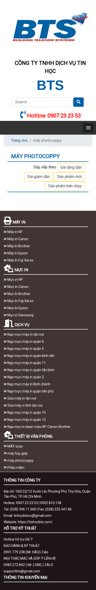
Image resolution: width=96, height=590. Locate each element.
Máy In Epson (17, 253)
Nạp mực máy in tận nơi (25, 334)
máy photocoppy (20, 460)
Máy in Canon (17, 239)
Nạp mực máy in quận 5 (25, 349)
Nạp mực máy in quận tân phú (30, 391)
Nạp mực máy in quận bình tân (30, 356)
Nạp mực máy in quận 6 (25, 341)
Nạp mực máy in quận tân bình (30, 370)
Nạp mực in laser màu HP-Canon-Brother (39, 427)
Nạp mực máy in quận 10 (26, 412)
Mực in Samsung (20, 315)
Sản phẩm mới (69, 176)
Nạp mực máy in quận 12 (26, 420)
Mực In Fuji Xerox (20, 301)
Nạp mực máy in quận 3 (25, 377)
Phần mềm (15, 468)
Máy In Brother (18, 246)
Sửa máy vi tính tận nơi (25, 405)
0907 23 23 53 (64, 116)
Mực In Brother (18, 294)
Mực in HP (15, 280)
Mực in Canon (18, 287)
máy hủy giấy (17, 453)
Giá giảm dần (38, 176)
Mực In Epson (17, 308)
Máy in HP (15, 232)
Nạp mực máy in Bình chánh (28, 384)
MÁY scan (15, 446)
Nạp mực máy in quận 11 (26, 363)
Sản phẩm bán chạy (65, 186)
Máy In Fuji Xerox (20, 260)
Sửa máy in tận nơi (21, 398)
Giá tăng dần (71, 167)
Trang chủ (19, 140)
